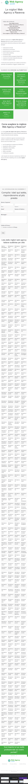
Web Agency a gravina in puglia (10, 389)
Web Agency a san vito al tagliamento (17, 613)
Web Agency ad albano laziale (23, 544)
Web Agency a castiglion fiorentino (4, 495)
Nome (2, 206)
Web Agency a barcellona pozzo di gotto (4, 263)
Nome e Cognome (6, 202)
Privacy (15, 227)
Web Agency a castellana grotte (4, 481)
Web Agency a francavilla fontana (10, 326)
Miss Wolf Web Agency (14, 29)
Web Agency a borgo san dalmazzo (4, 331)
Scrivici (13, 755)
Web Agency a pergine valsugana (17, 331)
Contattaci (4, 763)
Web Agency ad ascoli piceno (23, 623)
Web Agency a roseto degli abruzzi (17, 519)
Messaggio (4, 214)
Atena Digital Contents (13, 23)
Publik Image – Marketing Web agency (14, 30)
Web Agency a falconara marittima (4, 735)
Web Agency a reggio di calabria (17, 466)
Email (2, 209)
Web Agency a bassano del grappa (4, 276)
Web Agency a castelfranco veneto (4, 471)
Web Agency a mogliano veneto (10, 664)
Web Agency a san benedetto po (17, 568)
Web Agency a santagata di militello (17, 633)
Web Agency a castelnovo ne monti (4, 490)
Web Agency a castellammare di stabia (4, 476)
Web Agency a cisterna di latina (4, 600)
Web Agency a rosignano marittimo (17, 524)
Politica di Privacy (5, 225)
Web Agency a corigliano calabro (4, 669)
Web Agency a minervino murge (10, 645)
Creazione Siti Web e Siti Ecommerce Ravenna (14, 24)
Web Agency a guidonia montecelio (10, 423)
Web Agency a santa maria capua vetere (17, 628)
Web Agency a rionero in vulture (17, 499)
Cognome (16, 206)
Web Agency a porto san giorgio (17, 418)
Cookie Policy (22, 763)
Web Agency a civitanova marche (4, 618)
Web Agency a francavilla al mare (10, 321)
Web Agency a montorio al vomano (10, 722)
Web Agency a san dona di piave (17, 581)
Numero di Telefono (19, 209)
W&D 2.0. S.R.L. (13, 32)
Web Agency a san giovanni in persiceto (17, 591)
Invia (3, 233)
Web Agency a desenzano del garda (4, 714)
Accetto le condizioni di (10, 227)
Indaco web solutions (14, 26)
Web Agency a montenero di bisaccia (10, 698)
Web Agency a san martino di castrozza (17, 600)
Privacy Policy (13, 763)
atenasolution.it (8, 778)
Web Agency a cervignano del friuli (4, 544)
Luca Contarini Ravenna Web (14, 27)
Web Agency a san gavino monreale (17, 586)
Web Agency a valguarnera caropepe (23, 397)
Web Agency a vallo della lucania (23, 402)
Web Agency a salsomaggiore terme (17, 560)
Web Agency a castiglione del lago (4, 499)
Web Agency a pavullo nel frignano (17, 321)
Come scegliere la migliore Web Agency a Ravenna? (14, 33)
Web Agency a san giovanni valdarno (17, 595)
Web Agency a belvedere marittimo (4, 288)
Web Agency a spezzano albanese (23, 251)
